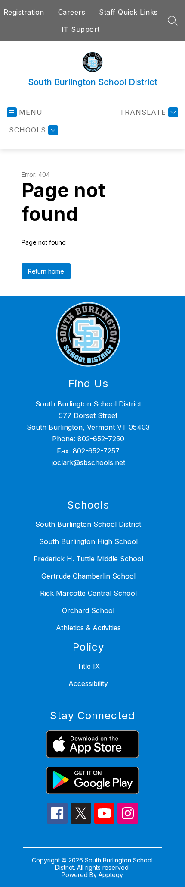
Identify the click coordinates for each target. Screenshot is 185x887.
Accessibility (88, 683)
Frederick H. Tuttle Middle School (88, 558)
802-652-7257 (96, 451)
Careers (72, 12)
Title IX (88, 666)
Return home (46, 271)
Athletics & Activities (88, 627)
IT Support (81, 29)
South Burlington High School (88, 541)
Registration (23, 12)
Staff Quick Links (128, 12)
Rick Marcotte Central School (88, 593)
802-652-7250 (100, 438)
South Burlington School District (88, 524)
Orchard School (88, 610)
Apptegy (111, 874)
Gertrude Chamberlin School (88, 576)
